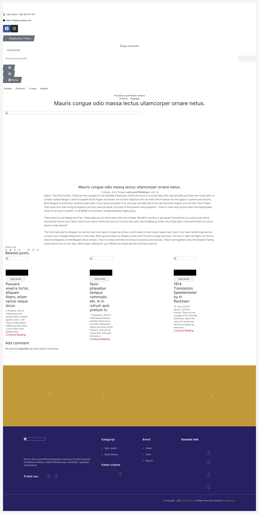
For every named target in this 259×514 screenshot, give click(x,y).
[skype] (37, 250)
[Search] (247, 59)
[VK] (15, 250)
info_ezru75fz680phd (138, 192)
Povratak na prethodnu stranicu (129, 95)
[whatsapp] (33, 250)
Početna (123, 98)
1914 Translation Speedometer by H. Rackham (185, 292)
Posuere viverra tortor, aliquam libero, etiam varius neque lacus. (17, 295)
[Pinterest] (19, 250)
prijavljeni (23, 348)
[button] (18, 38)
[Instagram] (14, 28)
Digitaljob (135, 98)
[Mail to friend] (24, 250)
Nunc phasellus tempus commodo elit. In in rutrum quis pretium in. (99, 297)
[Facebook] (6, 28)
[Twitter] (6, 250)
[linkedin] (28, 250)
